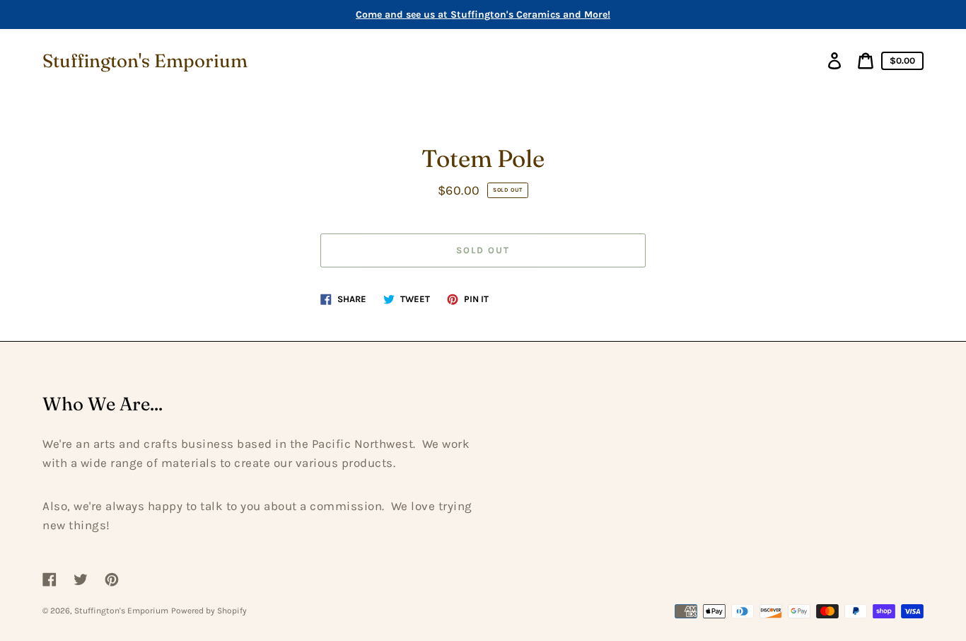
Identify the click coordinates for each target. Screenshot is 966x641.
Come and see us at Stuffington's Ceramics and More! (483, 14)
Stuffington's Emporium (145, 61)
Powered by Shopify (209, 611)
